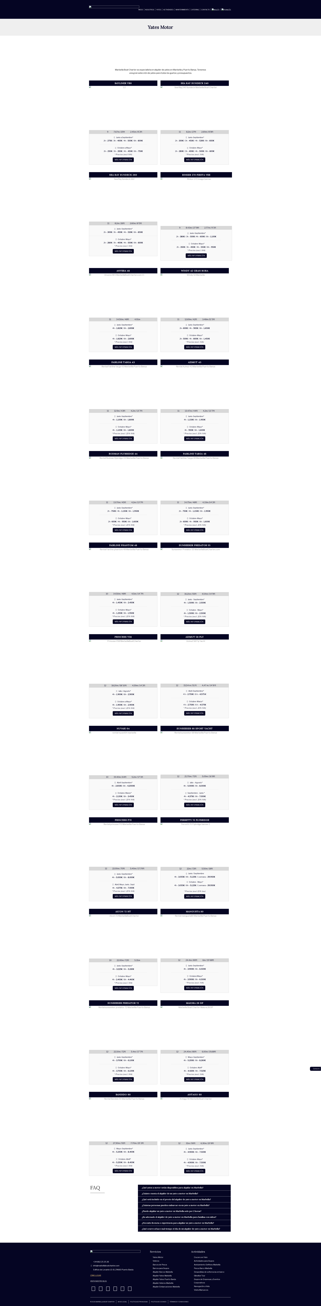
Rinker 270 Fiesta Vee (196, 174)
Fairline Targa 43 (123, 362)
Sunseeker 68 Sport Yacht (195, 728)
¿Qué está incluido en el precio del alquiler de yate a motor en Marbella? (176, 1199)
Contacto (205, 10)
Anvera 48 (123, 270)
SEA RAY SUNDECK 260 (123, 174)
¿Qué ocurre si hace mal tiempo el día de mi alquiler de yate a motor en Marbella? (181, 1229)
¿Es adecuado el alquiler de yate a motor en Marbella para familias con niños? (179, 1217)
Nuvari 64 (123, 728)
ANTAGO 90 (195, 1094)
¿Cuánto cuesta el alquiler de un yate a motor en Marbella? (170, 1193)
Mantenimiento (182, 10)
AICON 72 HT (123, 911)
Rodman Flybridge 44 (123, 453)
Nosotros (149, 10)
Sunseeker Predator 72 (123, 1003)
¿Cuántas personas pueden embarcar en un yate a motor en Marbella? (176, 1205)
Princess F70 (123, 820)
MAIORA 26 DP (194, 1003)
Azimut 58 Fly (195, 636)
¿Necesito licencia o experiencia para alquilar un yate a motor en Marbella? (178, 1223)
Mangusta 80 (195, 911)
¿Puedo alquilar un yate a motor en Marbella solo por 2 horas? (171, 1211)
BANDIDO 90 (123, 1094)
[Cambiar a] (215, 9)
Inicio (140, 10)
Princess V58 (123, 636)
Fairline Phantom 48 (123, 545)
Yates (158, 10)
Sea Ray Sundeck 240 (195, 83)
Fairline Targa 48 (194, 453)
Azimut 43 (194, 362)
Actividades (168, 10)
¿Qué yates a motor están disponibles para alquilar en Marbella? (172, 1187)
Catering (195, 10)
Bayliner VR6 (123, 83)
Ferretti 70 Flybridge (194, 820)
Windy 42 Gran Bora (194, 270)
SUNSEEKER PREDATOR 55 (195, 545)
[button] (184, 1188)
